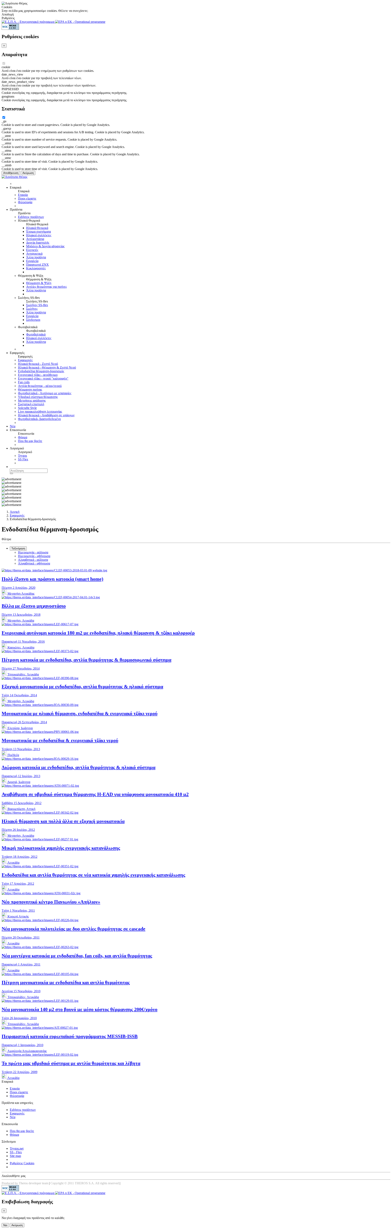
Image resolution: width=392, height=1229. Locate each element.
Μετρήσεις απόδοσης (32, 400)
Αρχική (14, 511)
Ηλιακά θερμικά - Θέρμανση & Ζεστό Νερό (47, 367)
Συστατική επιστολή (31, 404)
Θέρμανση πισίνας (30, 389)
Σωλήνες (32, 308)
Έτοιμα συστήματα (38, 231)
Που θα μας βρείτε (30, 441)
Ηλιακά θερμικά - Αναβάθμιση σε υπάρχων (46, 415)
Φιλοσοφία (25, 202)
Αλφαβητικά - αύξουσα (33, 559)
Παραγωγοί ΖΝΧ (37, 264)
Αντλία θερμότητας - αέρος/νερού (40, 386)
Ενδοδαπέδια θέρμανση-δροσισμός (41, 371)
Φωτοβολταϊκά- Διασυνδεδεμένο (39, 419)
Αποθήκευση (10, 172)
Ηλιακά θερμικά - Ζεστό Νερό (38, 364)
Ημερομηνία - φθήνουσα (34, 556)
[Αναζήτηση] (11, 473)
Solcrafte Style (27, 408)
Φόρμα (22, 437)
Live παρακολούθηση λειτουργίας (40, 411)
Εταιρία (23, 195)
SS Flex (23, 459)
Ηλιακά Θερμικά (37, 228)
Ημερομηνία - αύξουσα (33, 552)
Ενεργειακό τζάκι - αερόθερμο (38, 375)
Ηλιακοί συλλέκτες (38, 235)
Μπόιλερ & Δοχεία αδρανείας (45, 246)
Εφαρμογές (25, 360)
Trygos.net (16, 1148)
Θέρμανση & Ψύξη (38, 283)
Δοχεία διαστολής (37, 242)
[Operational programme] (80, 21)
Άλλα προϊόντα (36, 257)
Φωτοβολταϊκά (36, 334)
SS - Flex (16, 1152)
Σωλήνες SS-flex (37, 305)
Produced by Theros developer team (25, 1183)
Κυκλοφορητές (36, 268)
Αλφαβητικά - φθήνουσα (34, 563)
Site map (15, 1156)
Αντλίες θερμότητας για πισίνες (46, 286)
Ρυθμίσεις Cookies (22, 1163)
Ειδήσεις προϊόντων (31, 217)
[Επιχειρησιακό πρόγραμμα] (28, 21)
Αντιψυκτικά (34, 253)
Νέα (12, 426)
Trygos (22, 455)
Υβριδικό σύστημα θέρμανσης (38, 397)
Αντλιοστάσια (35, 239)
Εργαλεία (32, 261)
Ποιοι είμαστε (27, 198)
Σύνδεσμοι (33, 319)
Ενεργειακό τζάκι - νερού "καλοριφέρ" (43, 378)
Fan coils (24, 382)
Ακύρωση (28, 172)
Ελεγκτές (32, 250)
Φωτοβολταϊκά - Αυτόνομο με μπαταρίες (44, 393)
